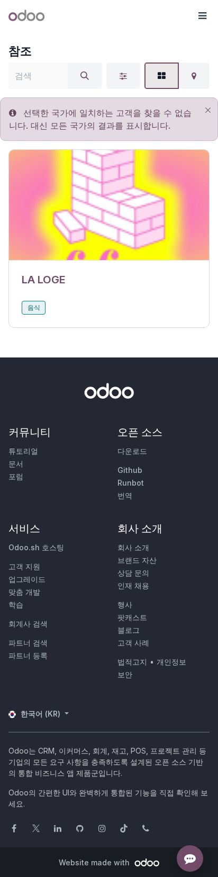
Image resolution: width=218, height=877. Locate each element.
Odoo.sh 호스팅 (36, 547)
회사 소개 (133, 547)
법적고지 (132, 661)
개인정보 (171, 661)
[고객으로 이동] (109, 205)
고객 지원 (24, 566)
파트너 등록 (28, 655)
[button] (202, 16)
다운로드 (132, 450)
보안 (124, 674)
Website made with (95, 862)
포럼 (15, 476)
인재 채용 (133, 585)
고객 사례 (133, 642)
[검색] (84, 75)
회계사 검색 (28, 623)
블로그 (128, 629)
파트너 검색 (28, 642)
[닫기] (207, 110)
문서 (15, 463)
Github (129, 470)
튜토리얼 (23, 450)
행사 (124, 604)
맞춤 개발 (24, 591)
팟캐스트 (132, 617)
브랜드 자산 (137, 560)
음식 (34, 307)
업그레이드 (27, 579)
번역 (124, 495)
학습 (15, 604)
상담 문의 (133, 572)
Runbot (130, 482)
